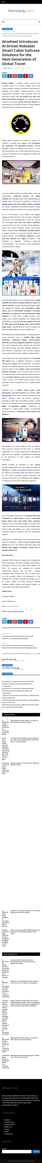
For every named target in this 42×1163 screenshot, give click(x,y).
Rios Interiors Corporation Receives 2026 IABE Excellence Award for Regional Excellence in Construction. (18, 684)
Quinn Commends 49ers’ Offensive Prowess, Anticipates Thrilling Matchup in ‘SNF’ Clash (25, 931)
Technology (8, 1134)
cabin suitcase (6, 395)
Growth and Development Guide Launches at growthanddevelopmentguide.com (20, 665)
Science (7, 1129)
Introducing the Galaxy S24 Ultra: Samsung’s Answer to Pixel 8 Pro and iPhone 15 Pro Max (22, 961)
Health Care (8, 1127)
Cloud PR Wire (7, 29)
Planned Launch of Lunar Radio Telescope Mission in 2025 (24, 764)
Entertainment (9, 1124)
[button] (3, 1)
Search (4, 1149)
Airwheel (37, 204)
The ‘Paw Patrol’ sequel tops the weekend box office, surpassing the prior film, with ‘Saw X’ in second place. (24, 739)
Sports (6, 1131)
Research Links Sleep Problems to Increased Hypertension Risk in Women (25, 911)
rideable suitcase (7, 204)
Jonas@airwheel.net (12, 606)
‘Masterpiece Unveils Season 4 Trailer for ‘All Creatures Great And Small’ (24, 721)
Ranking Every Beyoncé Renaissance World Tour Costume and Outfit (24, 1056)
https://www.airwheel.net (16, 611)
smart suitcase (21, 470)
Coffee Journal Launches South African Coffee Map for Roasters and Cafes (20, 657)
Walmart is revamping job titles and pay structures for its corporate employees (24, 982)
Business (7, 1120)
